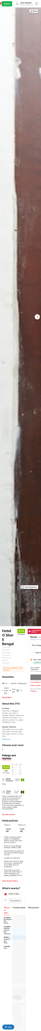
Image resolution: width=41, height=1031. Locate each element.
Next (37, 316)
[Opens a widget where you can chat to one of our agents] (8, 1027)
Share (35, 11)
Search (7, 4)
